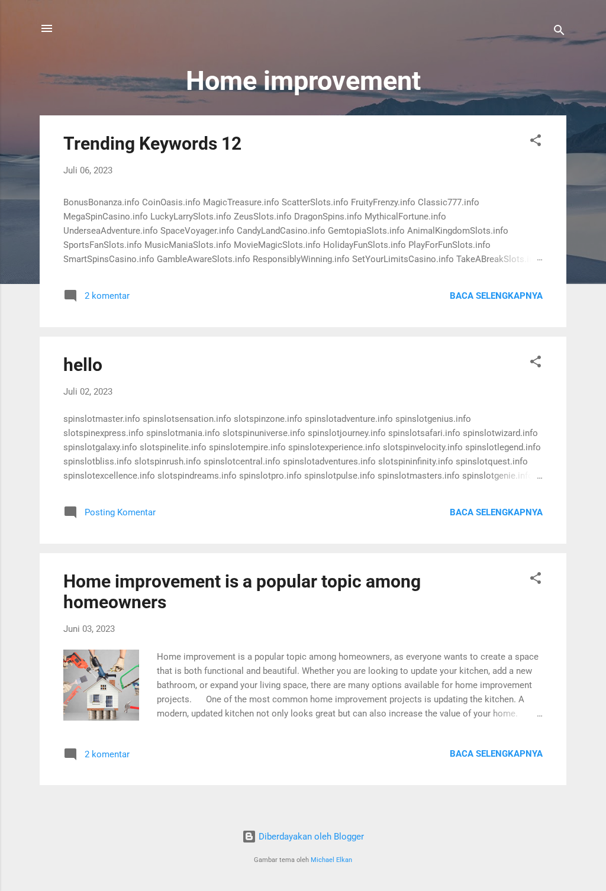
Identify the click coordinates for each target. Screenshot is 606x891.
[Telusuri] (559, 32)
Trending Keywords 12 (152, 143)
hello (82, 364)
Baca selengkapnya (496, 295)
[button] (535, 142)
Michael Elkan (331, 860)
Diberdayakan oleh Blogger (310, 836)
